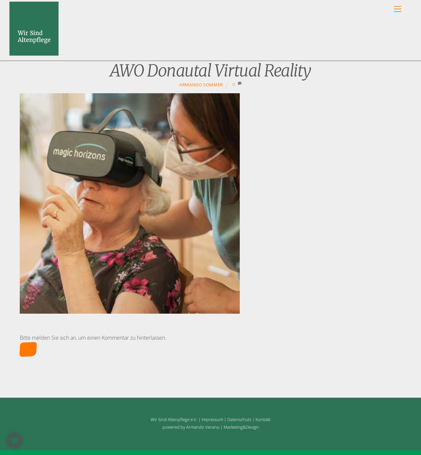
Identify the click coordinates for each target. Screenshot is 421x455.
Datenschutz (239, 419)
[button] (14, 440)
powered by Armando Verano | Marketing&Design (210, 427)
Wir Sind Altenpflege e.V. (174, 419)
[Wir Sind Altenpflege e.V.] (34, 52)
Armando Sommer (201, 85)
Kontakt (263, 419)
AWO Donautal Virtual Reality (210, 70)
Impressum (212, 419)
